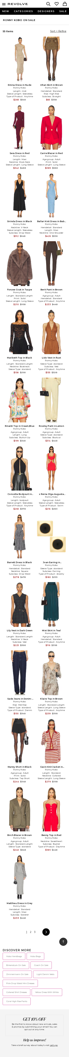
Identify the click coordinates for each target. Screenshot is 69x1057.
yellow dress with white (47, 992)
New (5, 11)
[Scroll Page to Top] (63, 942)
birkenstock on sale (16, 965)
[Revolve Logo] (18, 4)
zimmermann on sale (17, 974)
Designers (46, 11)
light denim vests (45, 974)
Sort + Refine (58, 31)
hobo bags (35, 956)
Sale (63, 11)
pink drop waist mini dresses (20, 983)
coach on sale (41, 965)
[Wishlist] (57, 4)
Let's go (54, 1045)
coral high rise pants (16, 1001)
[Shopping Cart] (65, 4)
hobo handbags (14, 956)
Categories (23, 11)
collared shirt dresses (16, 992)
